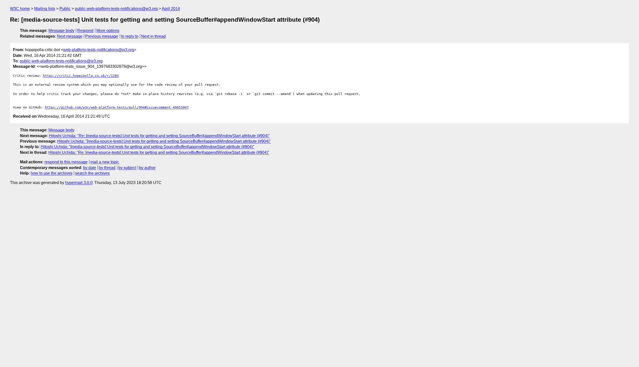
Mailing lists (44, 8)
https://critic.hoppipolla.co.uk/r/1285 (81, 76)
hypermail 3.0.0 (78, 183)
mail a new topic (104, 162)
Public (65, 8)
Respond (85, 30)
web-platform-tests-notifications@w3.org (98, 50)
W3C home (20, 8)
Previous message (101, 36)
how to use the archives (51, 173)
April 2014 (171, 8)
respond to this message (66, 162)
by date (89, 168)
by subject (127, 168)
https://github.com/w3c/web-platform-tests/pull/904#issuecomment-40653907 (117, 107)
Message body (61, 30)
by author (147, 168)
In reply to (129, 36)
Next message (69, 36)
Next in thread (153, 36)
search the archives (92, 173)
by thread (107, 168)
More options (107, 30)
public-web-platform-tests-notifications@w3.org (116, 8)
